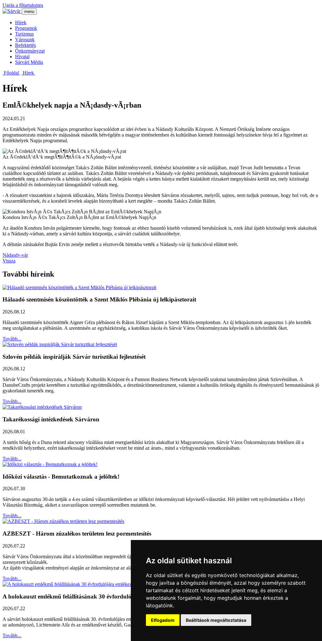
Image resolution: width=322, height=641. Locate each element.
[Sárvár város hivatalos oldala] (12, 11)
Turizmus (24, 34)
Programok (26, 28)
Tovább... (12, 338)
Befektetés (25, 45)
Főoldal (11, 73)
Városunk (25, 39)
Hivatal (22, 56)
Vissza (9, 260)
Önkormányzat (30, 50)
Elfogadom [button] (163, 620)
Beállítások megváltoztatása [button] (216, 620)
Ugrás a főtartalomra (23, 5)
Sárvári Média (29, 62)
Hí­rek (20, 22)
